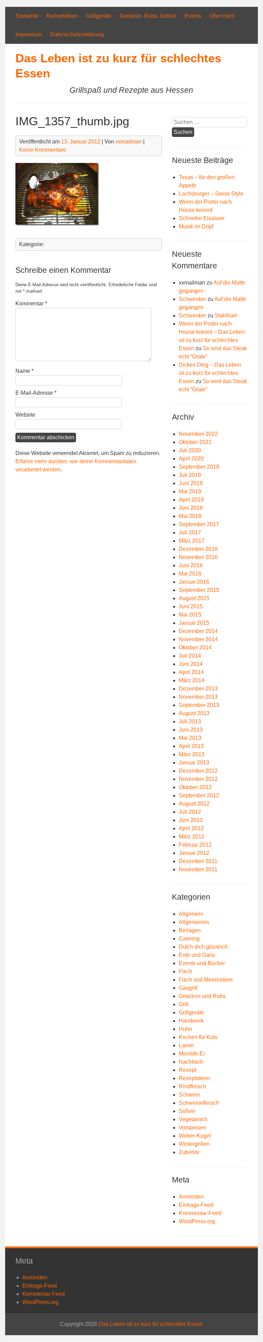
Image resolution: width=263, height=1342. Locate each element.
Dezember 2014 (198, 631)
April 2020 (191, 458)
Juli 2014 (190, 656)
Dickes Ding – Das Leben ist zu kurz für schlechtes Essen (210, 373)
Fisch (185, 971)
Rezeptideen (62, 16)
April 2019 (191, 500)
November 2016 (198, 557)
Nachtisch (191, 1062)
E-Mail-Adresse (36, 393)
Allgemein (191, 914)
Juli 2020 (190, 450)
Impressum (28, 34)
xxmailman (128, 141)
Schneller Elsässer (202, 218)
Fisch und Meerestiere (206, 980)
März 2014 (191, 680)
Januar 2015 (194, 623)
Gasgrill (188, 988)
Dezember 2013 (198, 689)
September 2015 (199, 590)
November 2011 (198, 869)
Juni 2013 (191, 730)
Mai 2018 (190, 516)
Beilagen (190, 930)
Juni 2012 (191, 820)
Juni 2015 (191, 606)
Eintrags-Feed (196, 1205)
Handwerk (191, 1021)
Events (193, 16)
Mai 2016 (190, 574)
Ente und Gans (197, 955)
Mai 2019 (190, 491)
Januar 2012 (194, 853)
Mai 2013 (190, 738)
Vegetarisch (193, 1119)
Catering (189, 938)
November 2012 (198, 779)
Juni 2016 (191, 565)
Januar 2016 (194, 582)
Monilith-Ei (192, 1053)
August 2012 (194, 804)
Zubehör (189, 1152)
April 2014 (191, 672)
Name (24, 371)
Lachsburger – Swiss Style (211, 194)
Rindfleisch (192, 1086)
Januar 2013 (194, 762)
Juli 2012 (190, 812)
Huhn (185, 1029)
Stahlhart (226, 315)
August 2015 (194, 598)
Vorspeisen (192, 1127)
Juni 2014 (191, 664)
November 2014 (198, 639)
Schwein (189, 1095)
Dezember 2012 (198, 771)
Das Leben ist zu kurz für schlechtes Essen (151, 1324)
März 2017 (191, 541)
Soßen (187, 1111)
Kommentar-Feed (200, 1213)
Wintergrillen (194, 1144)
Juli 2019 (190, 475)
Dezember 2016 (198, 549)
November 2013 (198, 697)
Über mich (222, 16)
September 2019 (199, 467)
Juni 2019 (191, 483)
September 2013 (199, 705)
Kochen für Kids (198, 1037)
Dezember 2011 (198, 861)
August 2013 (194, 713)
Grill (184, 1004)
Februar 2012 (195, 845)
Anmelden (191, 1197)
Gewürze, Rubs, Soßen (148, 16)
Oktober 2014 (195, 647)
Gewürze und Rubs (202, 996)
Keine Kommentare (42, 150)
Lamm (186, 1045)
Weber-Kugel (195, 1136)
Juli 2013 (190, 721)
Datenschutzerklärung (77, 34)
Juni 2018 (191, 508)
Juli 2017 (190, 532)
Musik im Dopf (196, 226)
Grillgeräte (98, 16)
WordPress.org (197, 1221)
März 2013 (191, 754)
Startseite (26, 16)
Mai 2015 (190, 615)
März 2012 (191, 836)
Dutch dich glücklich (203, 947)
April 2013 (191, 746)
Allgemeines (194, 922)
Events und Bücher (202, 963)
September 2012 (199, 795)
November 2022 (198, 434)
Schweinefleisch (199, 1103)
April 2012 (191, 828)
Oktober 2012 (195, 787)
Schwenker (192, 299)
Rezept (187, 1070)
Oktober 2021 (195, 442)
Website (25, 415)
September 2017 (199, 524)
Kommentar (31, 303)
